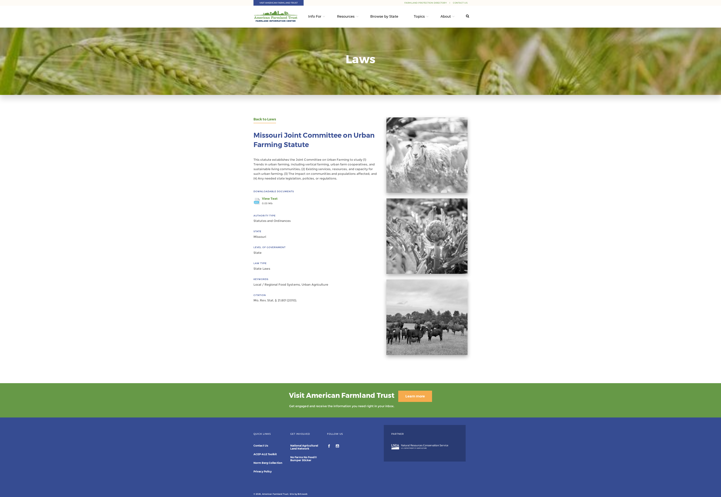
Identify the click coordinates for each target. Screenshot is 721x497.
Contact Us (460, 3)
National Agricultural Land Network (304, 447)
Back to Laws (264, 119)
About (445, 16)
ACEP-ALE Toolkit (265, 454)
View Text (270, 201)
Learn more (415, 396)
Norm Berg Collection (267, 463)
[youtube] (337, 446)
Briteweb (302, 494)
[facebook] (329, 446)
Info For (314, 16)
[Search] (464, 17)
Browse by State (384, 16)
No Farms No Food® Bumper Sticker (303, 459)
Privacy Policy (262, 471)
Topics (419, 16)
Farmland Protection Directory (425, 3)
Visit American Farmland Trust (278, 3)
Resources (346, 16)
